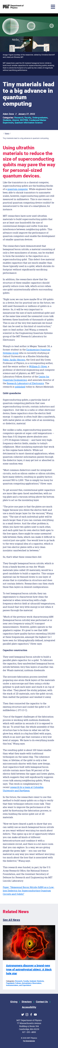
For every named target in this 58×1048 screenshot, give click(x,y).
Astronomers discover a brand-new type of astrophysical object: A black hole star (29, 969)
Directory (27, 1001)
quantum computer (17, 189)
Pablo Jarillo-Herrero (14, 359)
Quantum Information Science (29, 122)
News (7, 133)
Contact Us (42, 1001)
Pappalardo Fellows (13, 983)
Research (18, 117)
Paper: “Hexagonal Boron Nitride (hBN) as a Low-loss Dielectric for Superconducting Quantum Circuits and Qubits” (28, 890)
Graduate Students (37, 981)
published (20, 386)
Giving (13, 1001)
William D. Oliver (38, 366)
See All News (11, 920)
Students (7, 120)
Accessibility (29, 1007)
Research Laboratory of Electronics (25, 383)
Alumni (15, 120)
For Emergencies (29, 1041)
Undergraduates (40, 117)
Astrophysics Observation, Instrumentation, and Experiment (24, 984)
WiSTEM (24, 120)
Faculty (27, 117)
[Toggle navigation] (32, 6)
